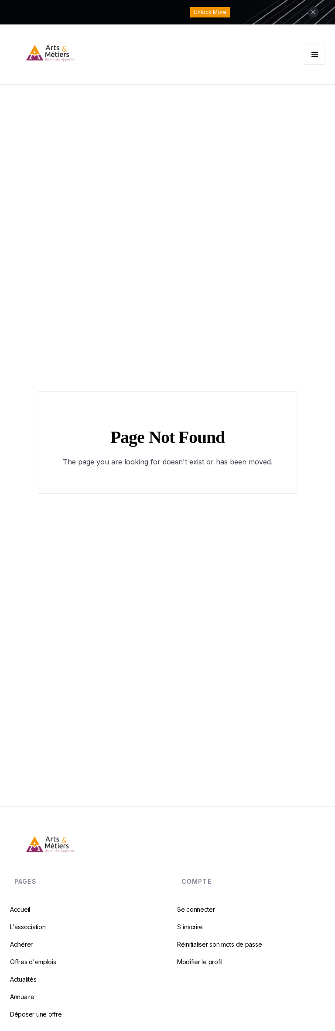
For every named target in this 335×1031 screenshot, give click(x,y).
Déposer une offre (36, 1014)
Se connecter (196, 909)
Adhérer (21, 944)
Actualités (23, 979)
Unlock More (210, 12)
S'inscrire (190, 927)
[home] (89, 54)
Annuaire (22, 996)
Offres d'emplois (33, 961)
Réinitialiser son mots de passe (219, 944)
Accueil (20, 909)
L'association (27, 927)
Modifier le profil (199, 961)
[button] (315, 55)
